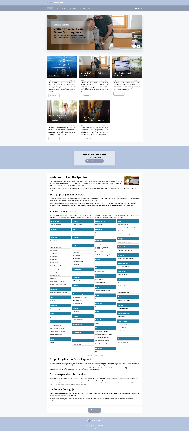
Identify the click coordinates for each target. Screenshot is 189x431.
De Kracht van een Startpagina (60, 75)
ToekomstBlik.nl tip (122, 328)
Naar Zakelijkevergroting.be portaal (126, 331)
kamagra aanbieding (55, 275)
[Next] (138, 46)
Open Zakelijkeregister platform (102, 290)
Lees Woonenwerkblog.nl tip (57, 328)
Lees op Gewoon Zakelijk (101, 343)
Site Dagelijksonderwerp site (124, 231)
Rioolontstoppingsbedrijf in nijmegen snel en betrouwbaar (93, 119)
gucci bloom (53, 278)
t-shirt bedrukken (99, 279)
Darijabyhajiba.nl (99, 244)
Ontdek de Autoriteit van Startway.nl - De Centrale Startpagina (58, 118)
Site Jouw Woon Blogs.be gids (102, 331)
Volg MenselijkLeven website (124, 242)
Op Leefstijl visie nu (77, 303)
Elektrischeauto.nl (54, 300)
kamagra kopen (54, 256)
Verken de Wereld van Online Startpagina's (68, 30)
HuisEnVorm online (77, 300)
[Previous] (134, 46)
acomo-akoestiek (54, 232)
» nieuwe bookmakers (55, 224)
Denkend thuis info (99, 251)
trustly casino (76, 252)
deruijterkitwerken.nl (100, 271)
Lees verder (53, 95)
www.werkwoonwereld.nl (56, 334)
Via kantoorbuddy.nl (122, 283)
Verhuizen (75, 289)
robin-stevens (76, 311)
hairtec (96, 236)
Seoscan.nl (97, 307)
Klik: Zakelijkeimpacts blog (124, 234)
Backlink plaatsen (94, 161)
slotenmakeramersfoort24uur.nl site (58, 292)
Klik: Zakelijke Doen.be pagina (102, 340)
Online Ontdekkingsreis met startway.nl (124, 74)
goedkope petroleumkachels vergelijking (127, 227)
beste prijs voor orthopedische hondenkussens (102, 247)
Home (50, 8)
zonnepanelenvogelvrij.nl (123, 308)
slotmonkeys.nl (76, 258)
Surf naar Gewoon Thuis (123, 334)
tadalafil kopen (53, 250)
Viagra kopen (98, 232)
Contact (64, 8)
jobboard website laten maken (57, 317)
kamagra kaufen (54, 262)
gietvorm (52, 342)
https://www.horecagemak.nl (57, 281)
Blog (56, 8)
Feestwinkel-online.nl (78, 344)
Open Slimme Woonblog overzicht (126, 289)
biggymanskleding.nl (100, 282)
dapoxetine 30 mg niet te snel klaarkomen (60, 269)
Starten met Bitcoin (77, 224)
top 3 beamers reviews (100, 315)
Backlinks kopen (99, 298)
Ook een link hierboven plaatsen (94, 356)
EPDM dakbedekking (78, 281)
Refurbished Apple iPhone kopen (58, 244)
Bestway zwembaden (123, 342)
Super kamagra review (55, 272)
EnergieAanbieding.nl (78, 319)
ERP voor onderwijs (99, 352)
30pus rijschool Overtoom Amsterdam (126, 258)
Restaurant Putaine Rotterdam (125, 250)
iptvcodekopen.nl (77, 328)
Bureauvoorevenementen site (80, 336)
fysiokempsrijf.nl (99, 224)
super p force (53, 253)
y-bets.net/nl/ (76, 264)
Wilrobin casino (76, 255)
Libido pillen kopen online (124, 300)
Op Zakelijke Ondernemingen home (103, 255)
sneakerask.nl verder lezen (124, 266)
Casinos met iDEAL (77, 249)
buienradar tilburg (77, 272)
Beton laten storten (77, 232)
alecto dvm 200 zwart (123, 224)
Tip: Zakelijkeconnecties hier (102, 337)
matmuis (97, 323)
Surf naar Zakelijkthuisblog (124, 292)
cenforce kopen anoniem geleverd (58, 284)
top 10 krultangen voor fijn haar (80, 297)
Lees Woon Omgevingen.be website (103, 334)
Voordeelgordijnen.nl (55, 241)
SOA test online (99, 263)
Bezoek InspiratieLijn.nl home (124, 324)
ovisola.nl (75, 241)
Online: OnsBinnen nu (55, 325)
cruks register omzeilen (55, 247)
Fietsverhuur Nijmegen (55, 309)
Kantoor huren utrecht (55, 265)
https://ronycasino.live (78, 261)
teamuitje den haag (122, 274)
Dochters (73, 8)
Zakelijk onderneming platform (57, 331)
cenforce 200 (53, 259)
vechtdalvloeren (121, 316)
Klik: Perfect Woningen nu (124, 286)
